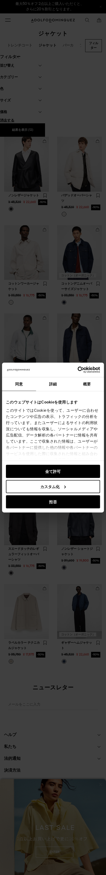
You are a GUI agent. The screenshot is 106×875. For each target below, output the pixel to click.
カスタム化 (50, 486)
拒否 (53, 501)
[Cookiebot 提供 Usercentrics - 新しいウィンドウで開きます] (77, 370)
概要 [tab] (87, 384)
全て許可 (53, 471)
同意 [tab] (19, 384)
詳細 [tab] (53, 384)
